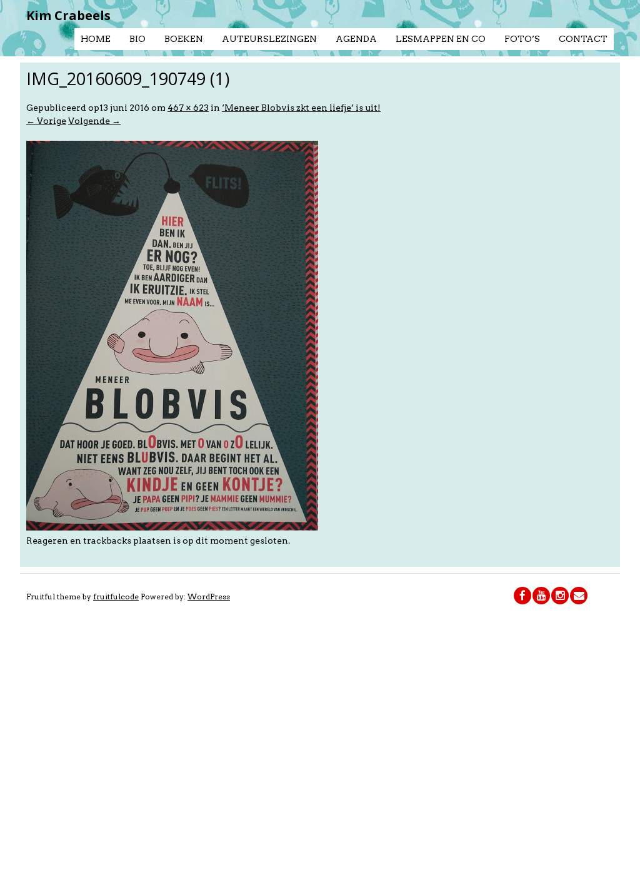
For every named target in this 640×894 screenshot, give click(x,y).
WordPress (209, 596)
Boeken (183, 39)
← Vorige (46, 121)
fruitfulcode (116, 596)
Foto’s (522, 39)
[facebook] (522, 595)
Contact (583, 39)
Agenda (356, 39)
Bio (137, 39)
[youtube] (541, 595)
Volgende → (94, 121)
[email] (578, 595)
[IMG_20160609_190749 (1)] (172, 527)
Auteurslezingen (269, 39)
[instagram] (560, 595)
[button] (172, 336)
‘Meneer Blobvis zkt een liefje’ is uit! (301, 108)
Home (96, 39)
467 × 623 (188, 108)
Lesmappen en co (441, 39)
